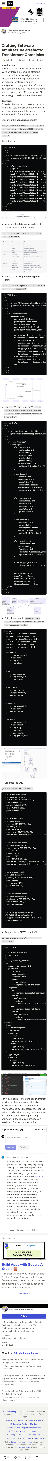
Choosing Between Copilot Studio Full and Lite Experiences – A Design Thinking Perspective (23, 1379)
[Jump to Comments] (17, 1457)
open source (27, 1442)
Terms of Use (39, 1438)
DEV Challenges (19, 1420)
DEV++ (30, 1420)
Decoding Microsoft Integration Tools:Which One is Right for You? (22, 1395)
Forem (13, 1442)
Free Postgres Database (15, 1435)
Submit (10, 1147)
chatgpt (21, 60)
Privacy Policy (25, 1438)
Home (8, 1420)
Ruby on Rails (24, 1447)
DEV (14, 1445)
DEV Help (33, 1424)
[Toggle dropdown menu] (44, 1156)
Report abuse (32, 1230)
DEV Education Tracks (18, 1424)
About (26, 1431)
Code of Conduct (17, 1230)
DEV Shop (32, 1435)
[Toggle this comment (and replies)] (3, 1162)
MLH (40, 1435)
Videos (38, 1420)
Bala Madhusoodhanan (19, 30)
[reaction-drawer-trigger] (6, 1457)
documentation (35, 60)
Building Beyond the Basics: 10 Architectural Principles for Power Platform (22, 1364)
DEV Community (9, 1411)
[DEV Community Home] (10, 3)
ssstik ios (39, 1176)
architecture (8, 60)
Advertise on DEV (13, 1428)
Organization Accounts (31, 1428)
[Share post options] (43, 1457)
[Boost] (37, 1457)
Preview (23, 1147)
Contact (34, 1431)
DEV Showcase (15, 1431)
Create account (38, 3)
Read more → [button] (24, 1293)
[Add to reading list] (27, 1457)
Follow (24, 1316)
